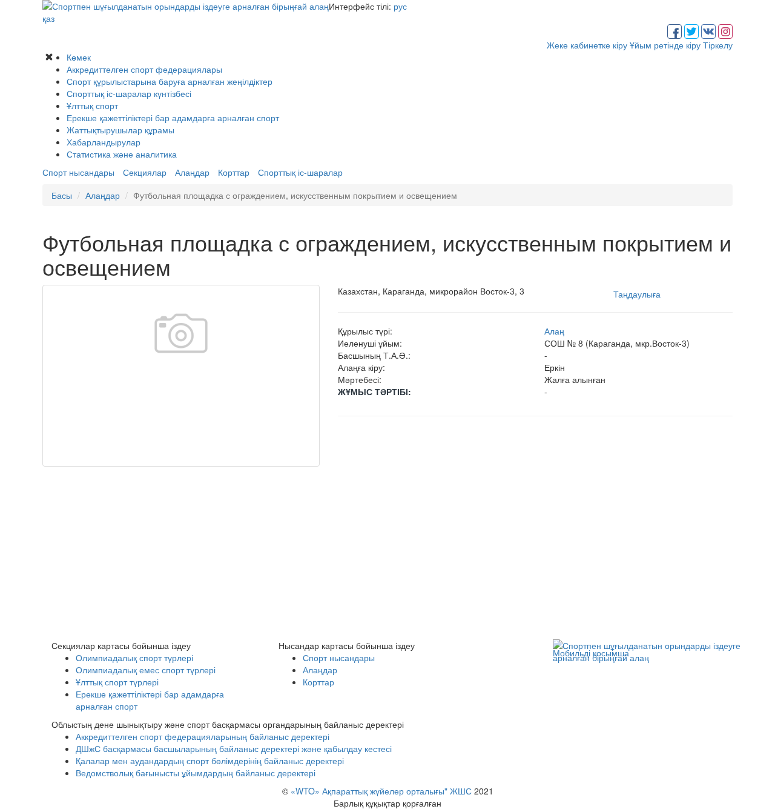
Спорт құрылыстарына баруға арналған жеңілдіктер (169, 81)
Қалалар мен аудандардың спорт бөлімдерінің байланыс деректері (210, 760)
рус (400, 6)
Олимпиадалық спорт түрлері (134, 657)
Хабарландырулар (103, 142)
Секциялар (145, 172)
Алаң (554, 331)
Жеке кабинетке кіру (587, 45)
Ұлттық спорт (92, 105)
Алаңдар (192, 172)
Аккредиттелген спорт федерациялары (144, 69)
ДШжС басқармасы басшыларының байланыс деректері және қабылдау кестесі (234, 748)
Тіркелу (718, 45)
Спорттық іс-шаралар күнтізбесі (129, 93)
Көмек (79, 57)
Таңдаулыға (637, 294)
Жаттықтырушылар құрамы (120, 130)
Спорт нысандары (78, 172)
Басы (61, 195)
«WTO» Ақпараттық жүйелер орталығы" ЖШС (381, 791)
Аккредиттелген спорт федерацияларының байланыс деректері (202, 736)
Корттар (233, 172)
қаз (48, 18)
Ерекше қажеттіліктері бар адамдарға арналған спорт (173, 118)
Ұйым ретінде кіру (665, 45)
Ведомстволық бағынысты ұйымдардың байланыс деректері (195, 773)
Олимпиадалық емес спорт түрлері (146, 670)
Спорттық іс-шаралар (300, 172)
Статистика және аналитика (122, 154)
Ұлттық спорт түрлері (117, 682)
